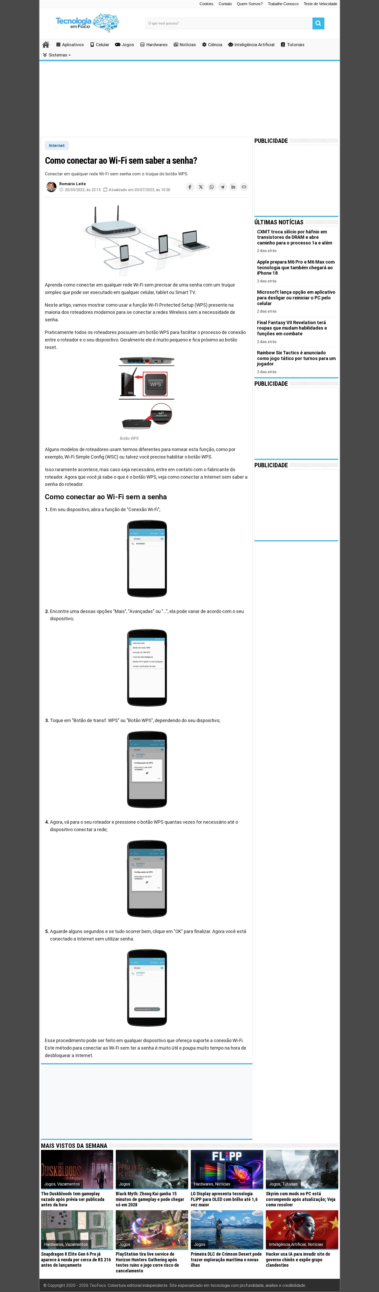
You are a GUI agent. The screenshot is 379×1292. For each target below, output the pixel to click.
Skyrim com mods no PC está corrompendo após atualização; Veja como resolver (300, 1199)
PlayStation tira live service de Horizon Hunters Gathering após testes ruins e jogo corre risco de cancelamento (147, 1262)
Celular (102, 44)
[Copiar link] (244, 187)
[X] (200, 187)
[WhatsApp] (211, 187)
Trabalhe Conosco (283, 4)
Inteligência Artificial (254, 44)
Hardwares (157, 44)
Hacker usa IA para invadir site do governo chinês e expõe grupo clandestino (298, 1259)
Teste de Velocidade (320, 4)
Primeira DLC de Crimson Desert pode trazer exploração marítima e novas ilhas (226, 1259)
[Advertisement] (189, 99)
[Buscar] (318, 23)
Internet (57, 145)
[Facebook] (190, 187)
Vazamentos (68, 1184)
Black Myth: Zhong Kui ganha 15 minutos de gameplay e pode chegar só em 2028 (150, 1199)
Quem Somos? (250, 4)
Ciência (215, 44)
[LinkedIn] (233, 187)
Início (46, 44)
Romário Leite (72, 184)
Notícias (188, 44)
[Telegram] (222, 187)
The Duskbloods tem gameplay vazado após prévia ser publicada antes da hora (72, 1199)
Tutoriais (295, 44)
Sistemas (58, 55)
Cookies (206, 4)
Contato (225, 4)
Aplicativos (73, 44)
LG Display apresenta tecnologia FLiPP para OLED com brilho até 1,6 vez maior (224, 1199)
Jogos (127, 44)
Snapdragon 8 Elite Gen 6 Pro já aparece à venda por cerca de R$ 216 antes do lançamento (76, 1259)
